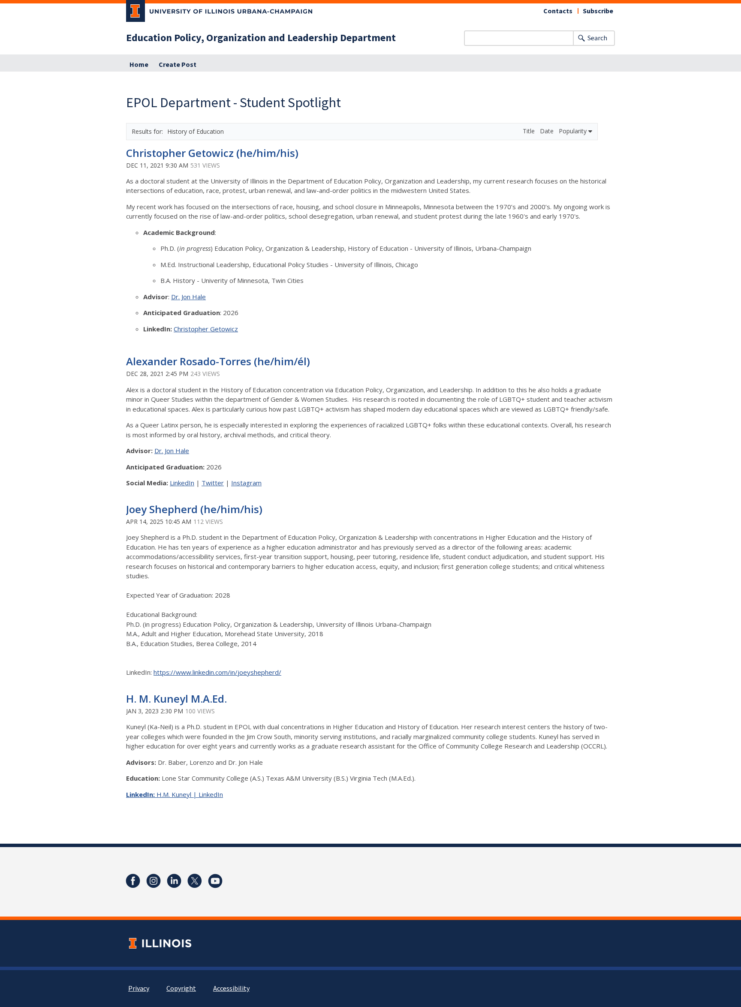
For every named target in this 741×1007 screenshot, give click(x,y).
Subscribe (598, 11)
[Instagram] (153, 881)
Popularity (573, 131)
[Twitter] (194, 881)
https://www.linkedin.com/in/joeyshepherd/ (217, 672)
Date (547, 131)
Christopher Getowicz (206, 329)
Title (529, 131)
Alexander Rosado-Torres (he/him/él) (218, 361)
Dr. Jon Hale (188, 296)
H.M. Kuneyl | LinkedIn (190, 794)
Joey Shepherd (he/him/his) (194, 509)
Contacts (557, 11)
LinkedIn (182, 482)
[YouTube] (215, 881)
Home (139, 64)
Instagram (246, 482)
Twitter (213, 482)
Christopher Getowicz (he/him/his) (212, 153)
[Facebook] (133, 881)
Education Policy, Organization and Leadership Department (261, 38)
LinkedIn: (141, 794)
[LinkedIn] (174, 881)
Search (597, 38)
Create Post (177, 64)
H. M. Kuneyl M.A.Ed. (176, 698)
